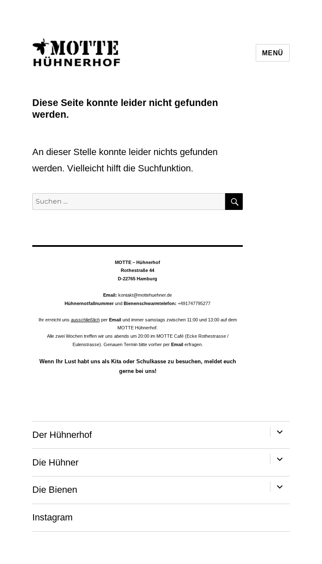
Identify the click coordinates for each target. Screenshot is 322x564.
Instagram (52, 517)
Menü (272, 53)
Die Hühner (55, 462)
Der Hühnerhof (62, 434)
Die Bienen (54, 489)
